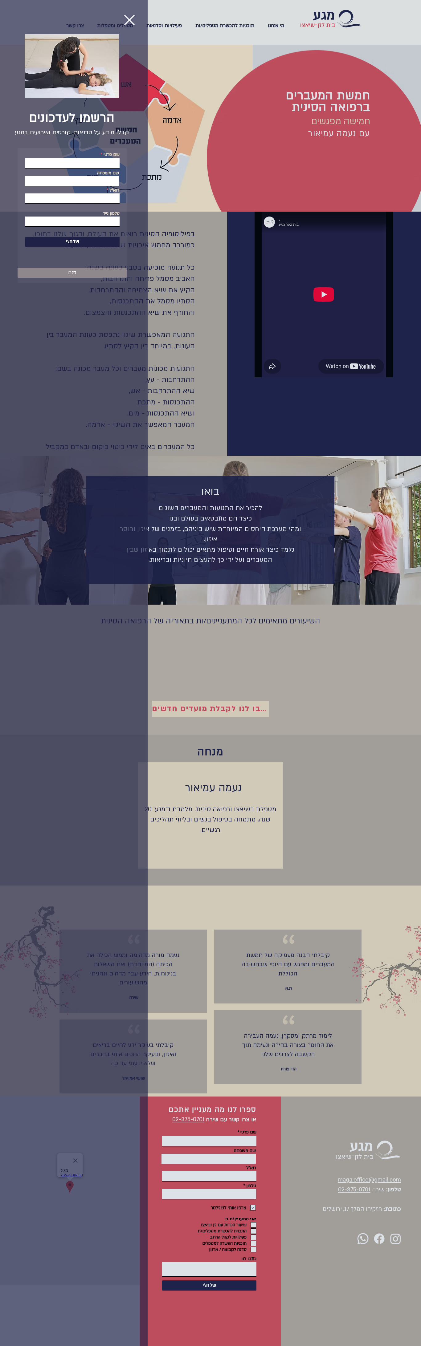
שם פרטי (112, 154)
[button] (129, 20)
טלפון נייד (111, 213)
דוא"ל (114, 190)
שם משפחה (108, 173)
